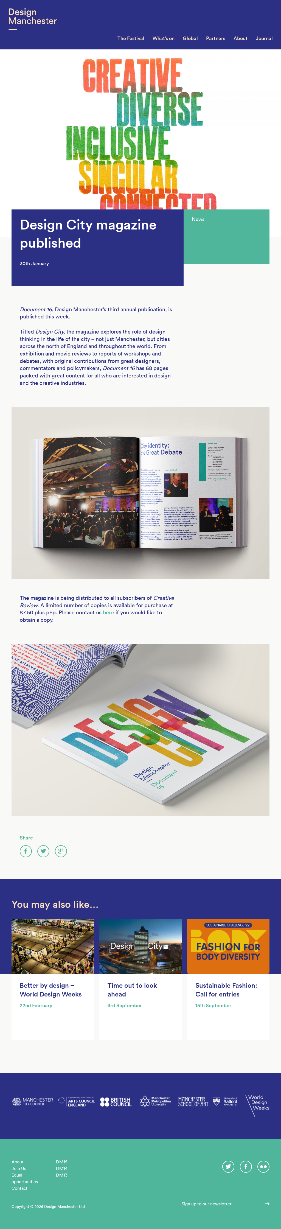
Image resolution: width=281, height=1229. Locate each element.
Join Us (19, 1168)
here (108, 612)
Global (190, 38)
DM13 (62, 1175)
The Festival (130, 38)
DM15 (62, 1161)
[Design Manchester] (32, 24)
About (241, 38)
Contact (19, 1188)
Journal (264, 38)
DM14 (62, 1168)
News (198, 219)
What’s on (164, 38)
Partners (215, 38)
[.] (265, 1204)
